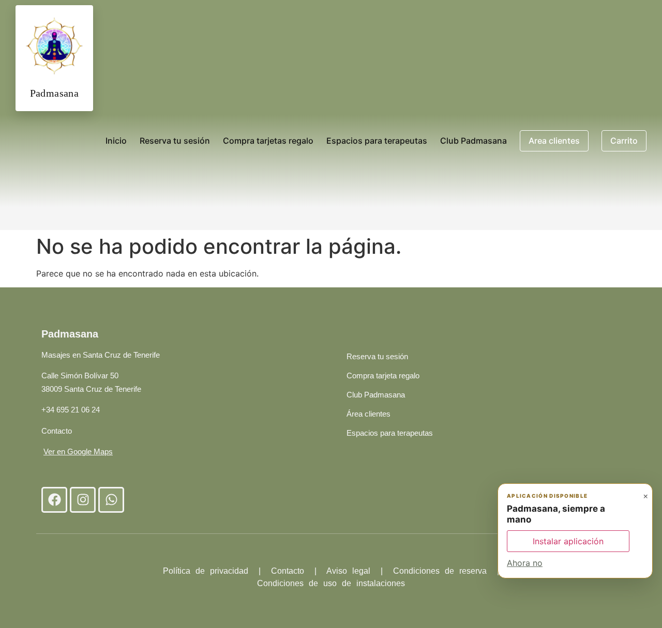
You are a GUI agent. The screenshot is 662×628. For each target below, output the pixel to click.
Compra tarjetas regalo (268, 140)
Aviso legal (350, 570)
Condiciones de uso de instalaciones (331, 583)
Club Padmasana (473, 140)
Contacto (56, 430)
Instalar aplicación (568, 541)
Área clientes (368, 413)
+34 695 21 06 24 (70, 409)
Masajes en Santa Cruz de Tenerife (100, 354)
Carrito (624, 140)
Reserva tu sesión (175, 140)
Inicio (116, 140)
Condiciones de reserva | (446, 570)
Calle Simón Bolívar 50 (79, 375)
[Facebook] (54, 500)
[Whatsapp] (111, 500)
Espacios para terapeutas (376, 140)
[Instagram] (83, 500)
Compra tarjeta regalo (383, 375)
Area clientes (554, 140)
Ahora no (525, 563)
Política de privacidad (205, 570)
